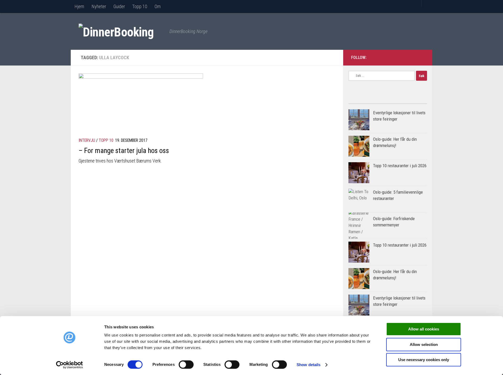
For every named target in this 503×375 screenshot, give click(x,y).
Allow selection (424, 344)
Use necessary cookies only (423, 359)
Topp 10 (139, 6)
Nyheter (98, 6)
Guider (119, 6)
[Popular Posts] (368, 101)
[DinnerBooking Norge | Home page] (121, 31)
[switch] (186, 364)
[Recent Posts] (407, 101)
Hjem (79, 6)
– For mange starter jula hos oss (124, 150)
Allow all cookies (423, 329)
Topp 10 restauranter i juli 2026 (400, 165)
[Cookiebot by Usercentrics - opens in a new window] (69, 365)
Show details (308, 364)
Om (158, 6)
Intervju (87, 140)
